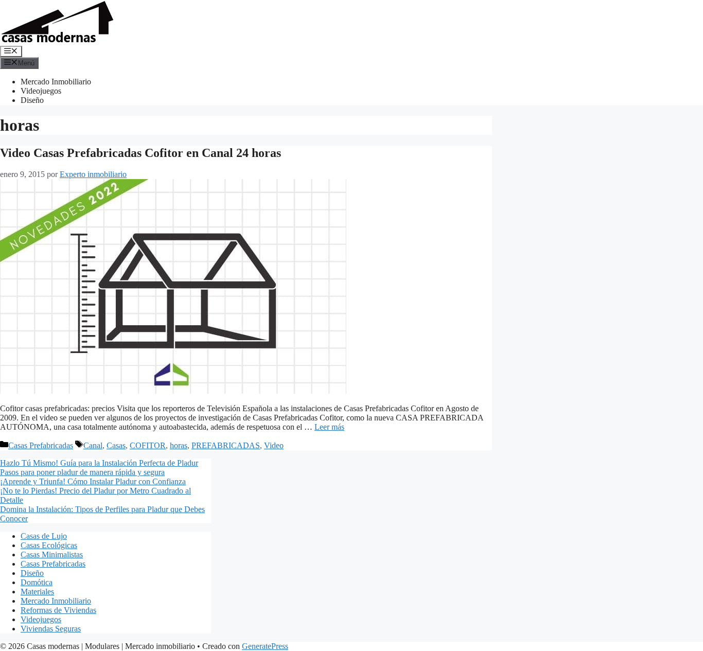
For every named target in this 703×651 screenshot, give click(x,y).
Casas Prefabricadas (40, 445)
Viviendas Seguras (51, 628)
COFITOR (148, 445)
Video (274, 445)
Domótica (36, 582)
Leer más (329, 427)
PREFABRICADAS (225, 445)
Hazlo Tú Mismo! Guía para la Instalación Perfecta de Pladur (99, 463)
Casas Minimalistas (52, 554)
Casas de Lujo (44, 536)
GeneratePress (265, 646)
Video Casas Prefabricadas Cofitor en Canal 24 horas (140, 153)
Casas (116, 445)
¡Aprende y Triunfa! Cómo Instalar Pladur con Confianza (93, 481)
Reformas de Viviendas (58, 610)
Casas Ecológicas (49, 545)
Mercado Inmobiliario (56, 81)
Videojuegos (41, 90)
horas (178, 445)
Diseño (32, 100)
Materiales (37, 591)
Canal (92, 445)
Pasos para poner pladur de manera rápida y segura (82, 472)
